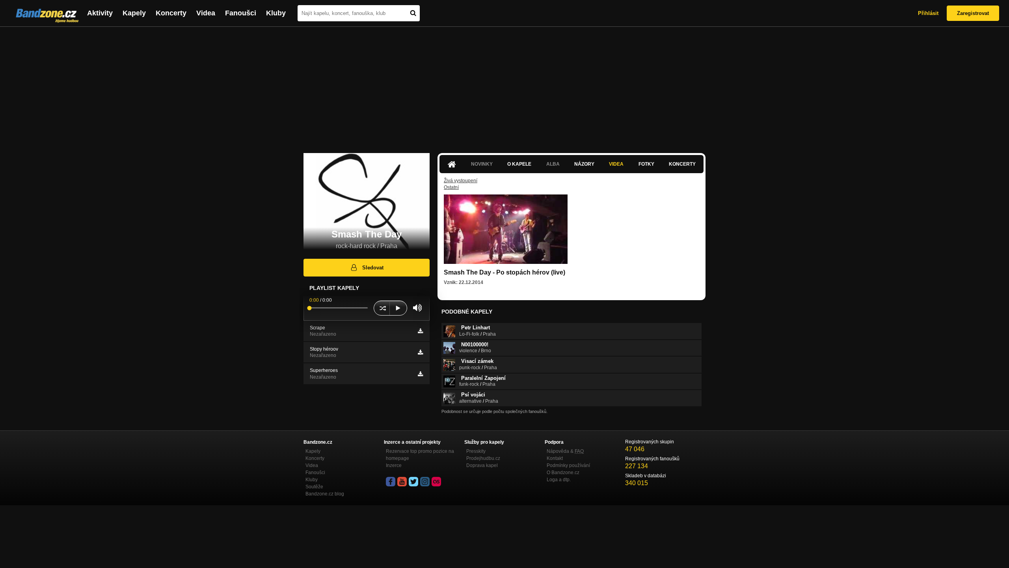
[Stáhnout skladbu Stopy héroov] (420, 352)
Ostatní (451, 187)
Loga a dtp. (559, 479)
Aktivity (100, 13)
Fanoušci (240, 13)
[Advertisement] (504, 86)
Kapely (134, 13)
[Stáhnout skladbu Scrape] (420, 331)
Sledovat (372, 268)
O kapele (519, 164)
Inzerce (394, 465)
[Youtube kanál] (402, 481)
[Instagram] (425, 481)
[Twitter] (413, 481)
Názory (584, 164)
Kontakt (555, 458)
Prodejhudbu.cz (483, 458)
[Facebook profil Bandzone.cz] (390, 481)
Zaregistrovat (973, 13)
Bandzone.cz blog (324, 494)
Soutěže (314, 487)
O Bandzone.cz (563, 472)
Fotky (646, 164)
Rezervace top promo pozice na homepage (420, 454)
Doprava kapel (482, 465)
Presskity (476, 451)
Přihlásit (928, 13)
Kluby (276, 13)
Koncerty (171, 13)
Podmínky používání (568, 465)
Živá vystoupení (460, 180)
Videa (205, 13)
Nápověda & (565, 451)
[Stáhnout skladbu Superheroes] (420, 374)
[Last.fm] (436, 481)
